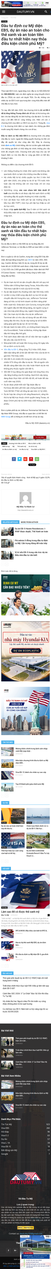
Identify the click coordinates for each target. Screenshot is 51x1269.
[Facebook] (8, 1250)
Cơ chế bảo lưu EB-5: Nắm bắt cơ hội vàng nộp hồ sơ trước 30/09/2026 (25, 1010)
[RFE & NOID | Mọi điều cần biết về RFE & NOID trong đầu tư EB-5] (7, 933)
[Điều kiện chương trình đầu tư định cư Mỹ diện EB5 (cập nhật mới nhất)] (7, 763)
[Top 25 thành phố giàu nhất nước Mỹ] (7, 787)
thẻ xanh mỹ (9, 1215)
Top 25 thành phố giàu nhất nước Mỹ (30, 784)
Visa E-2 (5, 1135)
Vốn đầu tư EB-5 (11, 349)
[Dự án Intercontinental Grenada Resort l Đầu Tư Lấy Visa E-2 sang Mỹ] (38, 841)
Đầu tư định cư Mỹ (34, 443)
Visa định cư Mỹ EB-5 (38, 449)
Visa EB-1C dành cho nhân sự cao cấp (31, 772)
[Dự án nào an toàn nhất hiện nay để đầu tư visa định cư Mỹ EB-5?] (13, 816)
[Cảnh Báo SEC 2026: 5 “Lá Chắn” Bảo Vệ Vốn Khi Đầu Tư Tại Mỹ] (7, 1065)
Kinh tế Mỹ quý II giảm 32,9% (38, 477)
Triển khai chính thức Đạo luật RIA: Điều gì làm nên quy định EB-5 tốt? (26, 987)
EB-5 (30, 260)
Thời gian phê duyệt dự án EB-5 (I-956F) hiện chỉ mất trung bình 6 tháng (25, 979)
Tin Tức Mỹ (6, 1124)
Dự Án (4, 823)
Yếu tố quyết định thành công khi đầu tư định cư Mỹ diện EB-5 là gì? (13, 480)
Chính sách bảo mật (16, 1266)
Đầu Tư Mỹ (5, 915)
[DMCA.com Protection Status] (25, 1227)
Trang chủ (4, 17)
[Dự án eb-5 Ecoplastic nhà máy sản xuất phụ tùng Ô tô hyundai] (35, 1252)
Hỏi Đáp (13, 17)
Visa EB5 (5, 1128)
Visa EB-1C (6, 1146)
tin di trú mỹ (33, 446)
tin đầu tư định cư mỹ (9, 449)
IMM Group (6, 417)
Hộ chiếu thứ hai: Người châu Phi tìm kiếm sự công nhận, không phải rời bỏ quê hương (24, 1002)
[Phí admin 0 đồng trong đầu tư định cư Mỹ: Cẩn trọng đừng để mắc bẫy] (7, 543)
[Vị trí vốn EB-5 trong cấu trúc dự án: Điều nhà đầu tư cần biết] (7, 555)
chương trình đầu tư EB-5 (17, 443)
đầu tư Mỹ (27, 1207)
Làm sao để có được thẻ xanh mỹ (20, 911)
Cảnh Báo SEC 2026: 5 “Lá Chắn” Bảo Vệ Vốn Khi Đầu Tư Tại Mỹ (25, 994)
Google (4, 1154)
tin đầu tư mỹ (23, 449)
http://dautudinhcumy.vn (25, 510)
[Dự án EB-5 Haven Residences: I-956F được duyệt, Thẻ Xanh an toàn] (7, 531)
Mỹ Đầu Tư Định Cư (25, 506)
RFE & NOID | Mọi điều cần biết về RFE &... (32, 931)
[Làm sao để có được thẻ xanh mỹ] (25, 891)
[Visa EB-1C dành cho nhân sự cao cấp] (7, 775)
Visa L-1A (5, 1142)
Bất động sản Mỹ (9, 1150)
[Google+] (15, 1250)
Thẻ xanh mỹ (21, 446)
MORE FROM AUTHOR (29, 522)
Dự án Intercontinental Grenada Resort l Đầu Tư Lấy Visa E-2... (37, 853)
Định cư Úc (18, 1259)
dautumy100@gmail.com (31, 1233)
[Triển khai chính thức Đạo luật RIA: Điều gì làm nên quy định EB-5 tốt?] (7, 1053)
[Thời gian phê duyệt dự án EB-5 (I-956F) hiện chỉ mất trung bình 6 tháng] (7, 1041)
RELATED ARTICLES (10, 522)
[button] (47, 11)
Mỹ (13, 446)
